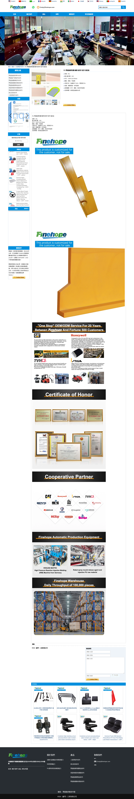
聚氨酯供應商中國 (69, 792)
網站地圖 (25, 769)
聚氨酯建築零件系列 (15, 75)
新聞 (57, 14)
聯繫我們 (71, 14)
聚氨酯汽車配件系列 (15, 78)
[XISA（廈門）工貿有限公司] (18, 7)
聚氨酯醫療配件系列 (15, 80)
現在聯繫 (19, 277)
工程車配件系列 (19, 67)
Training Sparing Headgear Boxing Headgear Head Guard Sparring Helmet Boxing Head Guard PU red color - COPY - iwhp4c (22, 153)
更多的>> (26, 208)
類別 (13, 67)
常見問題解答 (89, 14)
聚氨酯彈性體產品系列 (15, 90)
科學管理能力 (51, 764)
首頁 (14, 14)
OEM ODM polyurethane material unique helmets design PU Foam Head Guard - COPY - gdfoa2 (22, 164)
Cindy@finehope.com (47, 7)
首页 (9, 67)
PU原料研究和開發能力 (54, 768)
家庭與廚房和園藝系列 (15, 88)
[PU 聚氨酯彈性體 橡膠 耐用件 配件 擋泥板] (46, 84)
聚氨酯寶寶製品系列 (15, 85)
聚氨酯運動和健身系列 (15, 83)
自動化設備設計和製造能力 (55, 760)
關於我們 (29, 14)
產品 (43, 14)
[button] (65, 63)
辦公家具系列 (13, 92)
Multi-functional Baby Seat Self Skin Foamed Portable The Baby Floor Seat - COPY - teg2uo (22, 199)
